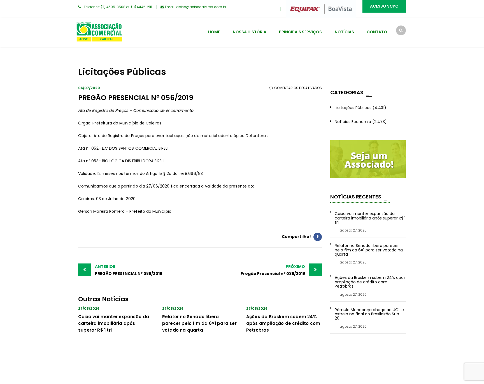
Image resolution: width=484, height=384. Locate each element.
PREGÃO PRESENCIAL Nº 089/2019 (128, 270)
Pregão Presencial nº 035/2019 (273, 270)
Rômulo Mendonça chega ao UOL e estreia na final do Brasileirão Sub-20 (369, 314)
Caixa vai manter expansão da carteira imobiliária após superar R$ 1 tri (113, 323)
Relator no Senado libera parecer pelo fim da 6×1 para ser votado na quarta (199, 323)
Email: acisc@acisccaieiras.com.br (195, 6)
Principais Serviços (300, 32)
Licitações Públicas (353, 107)
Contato (377, 32)
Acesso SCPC (384, 6)
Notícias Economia (353, 121)
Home (214, 32)
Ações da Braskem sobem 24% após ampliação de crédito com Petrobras (283, 323)
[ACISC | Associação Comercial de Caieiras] (99, 32)
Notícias (344, 32)
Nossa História (249, 32)
